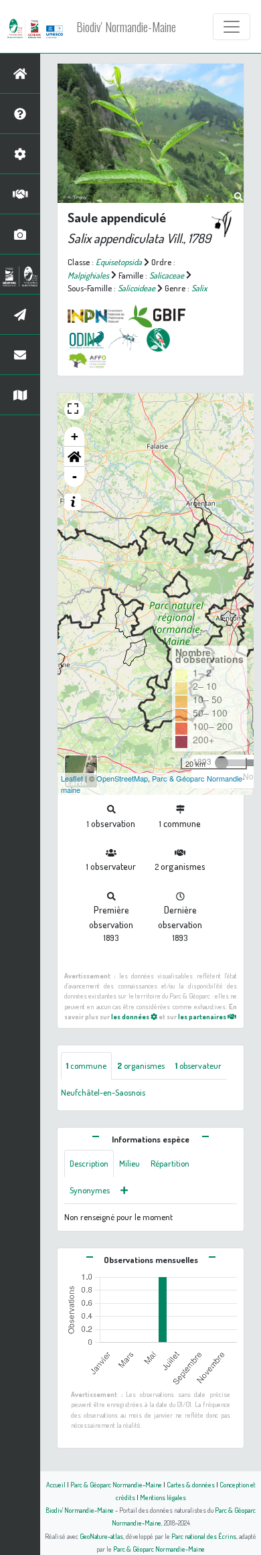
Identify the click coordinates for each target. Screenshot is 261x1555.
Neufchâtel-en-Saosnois (103, 1092)
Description (89, 1163)
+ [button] (74, 436)
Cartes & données (191, 1484)
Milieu (129, 1163)
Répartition (170, 1163)
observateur (198, 1065)
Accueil (56, 1484)
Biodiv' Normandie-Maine (126, 26)
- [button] (74, 476)
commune (86, 1065)
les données (131, 1016)
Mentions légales (163, 1497)
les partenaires (203, 1016)
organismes (141, 1065)
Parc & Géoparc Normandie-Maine (116, 1484)
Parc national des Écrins (203, 1536)
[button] (74, 457)
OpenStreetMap (122, 778)
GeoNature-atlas (101, 1536)
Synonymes (90, 1190)
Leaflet (72, 778)
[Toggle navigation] (231, 26)
